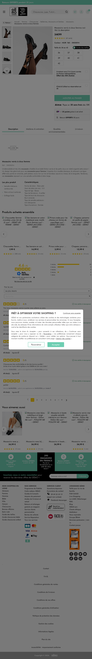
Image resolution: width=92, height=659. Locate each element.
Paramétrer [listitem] (36, 344)
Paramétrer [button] (47, 334)
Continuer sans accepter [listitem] (72, 313)
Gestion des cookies (63, 338)
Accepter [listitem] (56, 344)
